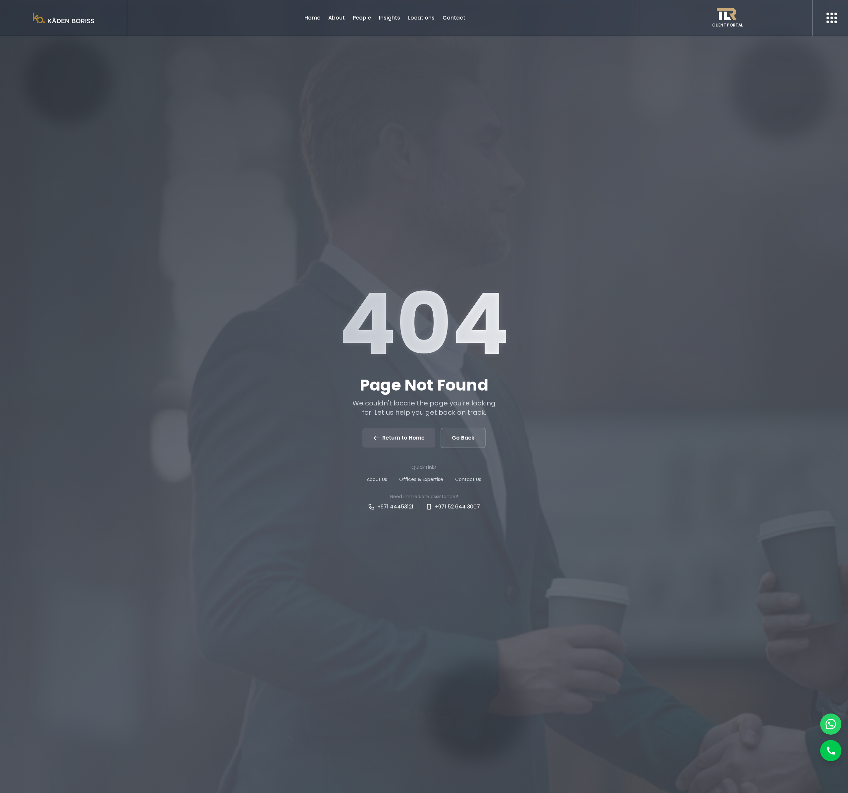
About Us (377, 479)
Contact (454, 18)
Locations (421, 18)
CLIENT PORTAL (727, 25)
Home (312, 18)
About (336, 18)
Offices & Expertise (421, 479)
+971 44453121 (395, 506)
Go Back (463, 438)
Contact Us (468, 479)
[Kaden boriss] (63, 18)
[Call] (830, 750)
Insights (389, 18)
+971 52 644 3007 (457, 506)
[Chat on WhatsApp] (830, 724)
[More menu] (832, 18)
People (362, 18)
